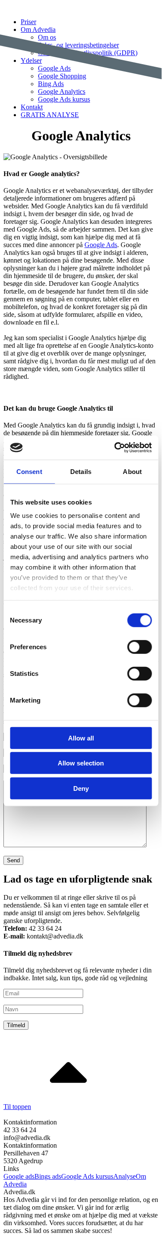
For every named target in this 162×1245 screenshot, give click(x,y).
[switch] (139, 646)
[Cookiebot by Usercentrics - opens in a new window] (115, 447)
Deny (81, 788)
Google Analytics (61, 91)
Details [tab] (80, 471)
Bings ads (47, 1176)
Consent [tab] (29, 471)
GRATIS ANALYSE (50, 114)
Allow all (81, 737)
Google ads (18, 1176)
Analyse (124, 1176)
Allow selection (81, 763)
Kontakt (32, 107)
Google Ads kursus (64, 99)
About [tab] (132, 471)
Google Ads (100, 244)
